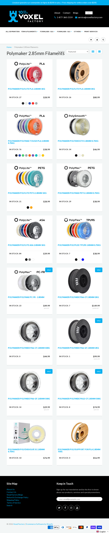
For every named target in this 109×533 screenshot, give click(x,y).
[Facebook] (65, 507)
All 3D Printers (13, 31)
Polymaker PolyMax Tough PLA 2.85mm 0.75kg (28, 142)
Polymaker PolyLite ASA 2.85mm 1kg (26, 245)
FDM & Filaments (28, 31)
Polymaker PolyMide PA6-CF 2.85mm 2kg (78, 297)
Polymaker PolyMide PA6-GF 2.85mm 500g (29, 399)
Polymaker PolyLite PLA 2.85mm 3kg (76, 89)
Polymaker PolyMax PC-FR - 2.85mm (26, 297)
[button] (102, 531)
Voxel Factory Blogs (15, 495)
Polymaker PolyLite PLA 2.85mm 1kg (26, 89)
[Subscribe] (99, 499)
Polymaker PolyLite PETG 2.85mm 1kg (27, 193)
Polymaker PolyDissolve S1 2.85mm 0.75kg (26, 450)
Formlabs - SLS (63, 31)
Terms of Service (14, 503)
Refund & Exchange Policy (17, 497)
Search (9, 505)
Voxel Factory (19, 524)
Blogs (75, 12)
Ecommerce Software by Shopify (39, 524)
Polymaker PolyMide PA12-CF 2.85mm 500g (79, 399)
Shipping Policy (13, 500)
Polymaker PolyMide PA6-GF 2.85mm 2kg (78, 348)
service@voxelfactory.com (90, 17)
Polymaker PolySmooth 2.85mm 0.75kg (78, 141)
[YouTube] (77, 507)
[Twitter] (59, 507)
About (57, 12)
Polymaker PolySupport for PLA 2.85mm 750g (79, 450)
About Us (11, 489)
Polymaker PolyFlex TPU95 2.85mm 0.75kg (79, 245)
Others (77, 31)
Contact (66, 12)
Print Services (90, 31)
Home (9, 47)
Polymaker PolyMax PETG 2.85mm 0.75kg (78, 193)
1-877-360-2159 (64, 17)
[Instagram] (71, 507)
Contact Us (11, 492)
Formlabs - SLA (46, 31)
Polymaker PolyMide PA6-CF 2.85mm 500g (29, 348)
